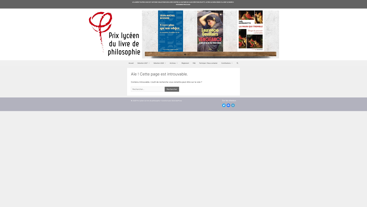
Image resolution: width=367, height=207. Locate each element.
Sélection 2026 (159, 63)
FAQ (194, 63)
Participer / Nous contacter (208, 63)
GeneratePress (177, 101)
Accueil (131, 63)
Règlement (185, 63)
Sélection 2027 (142, 63)
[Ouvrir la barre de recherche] (237, 63)
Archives (173, 63)
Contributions (226, 63)
